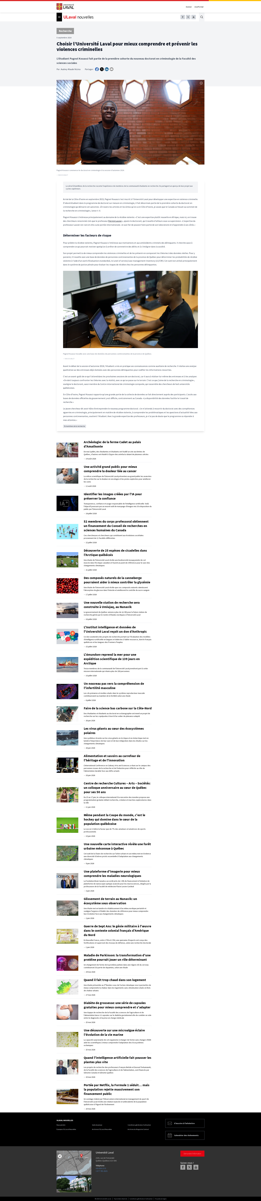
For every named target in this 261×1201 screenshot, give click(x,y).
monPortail (199, 7)
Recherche (65, 31)
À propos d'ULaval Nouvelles (66, 1129)
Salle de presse (97, 1125)
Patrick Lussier (115, 221)
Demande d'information (192, 1153)
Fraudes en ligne (160, 1199)
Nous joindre (61, 1125)
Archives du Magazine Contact (138, 1129)
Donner (189, 7)
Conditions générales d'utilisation (139, 1125)
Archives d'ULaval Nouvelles (102, 1129)
